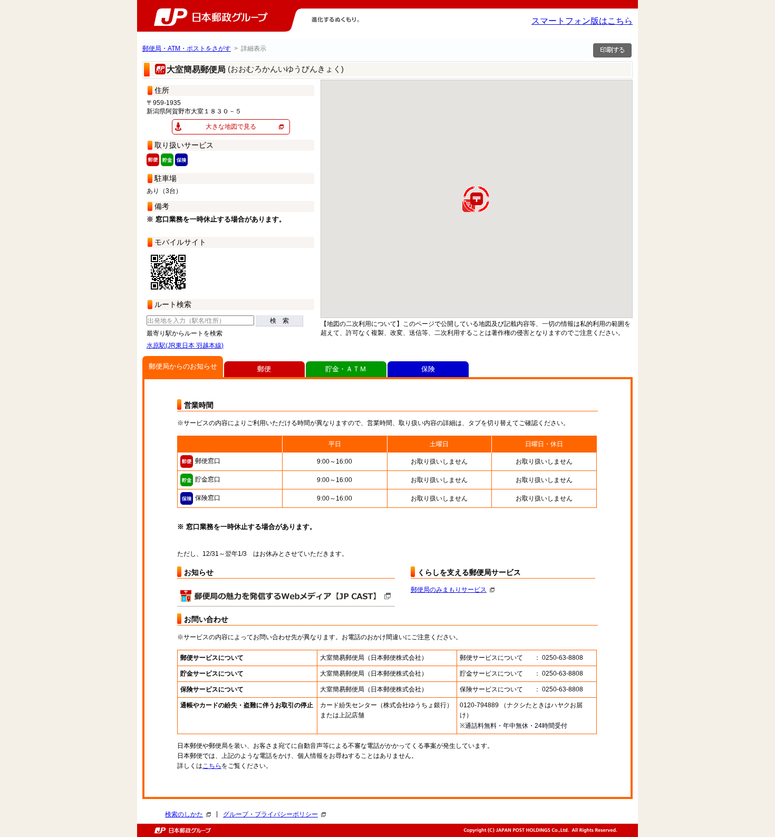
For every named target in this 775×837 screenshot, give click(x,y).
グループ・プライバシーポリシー (270, 814)
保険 (428, 369)
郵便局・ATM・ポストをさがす (186, 48)
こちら (211, 765)
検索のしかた (184, 814)
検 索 (279, 320)
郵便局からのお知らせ (183, 366)
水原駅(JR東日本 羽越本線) (185, 345)
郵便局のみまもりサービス (449, 589)
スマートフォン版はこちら (582, 20)
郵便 (264, 369)
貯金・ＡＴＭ (345, 369)
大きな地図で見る (231, 126)
